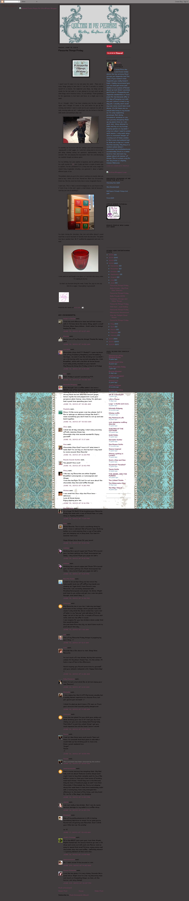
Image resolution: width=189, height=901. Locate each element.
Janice (65, 802)
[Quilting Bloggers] (117, 172)
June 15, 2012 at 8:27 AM (76, 331)
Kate (65, 523)
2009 (112, 344)
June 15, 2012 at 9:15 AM (76, 369)
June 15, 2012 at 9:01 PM (76, 543)
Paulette (66, 409)
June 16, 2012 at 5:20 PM (76, 797)
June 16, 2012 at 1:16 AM (76, 629)
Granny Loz (113, 381)
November (115, 268)
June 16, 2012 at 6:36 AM (76, 674)
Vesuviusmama (69, 859)
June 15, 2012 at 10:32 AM (77, 380)
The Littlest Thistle (116, 480)
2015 (111, 255)
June (113, 283)
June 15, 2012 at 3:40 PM (76, 465)
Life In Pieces (114, 399)
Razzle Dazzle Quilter (71, 460)
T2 (73, 164)
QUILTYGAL (113, 435)
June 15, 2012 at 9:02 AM (76, 344)
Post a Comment (65, 888)
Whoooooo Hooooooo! (119, 312)
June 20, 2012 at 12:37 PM (77, 883)
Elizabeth (67, 815)
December (115, 266)
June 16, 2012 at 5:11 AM (76, 643)
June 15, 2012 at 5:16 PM (76, 503)
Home (81, 891)
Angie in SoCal (69, 318)
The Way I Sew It (115, 488)
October (114, 271)
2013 (111, 260)
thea (65, 444)
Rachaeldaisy (68, 508)
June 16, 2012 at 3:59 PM (76, 754)
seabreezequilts (69, 768)
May (113, 324)
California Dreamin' (116, 376)
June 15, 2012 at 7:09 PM (76, 518)
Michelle (66, 692)
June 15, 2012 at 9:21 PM (76, 558)
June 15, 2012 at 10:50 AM (77, 422)
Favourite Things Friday (119, 285)
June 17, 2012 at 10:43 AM (77, 832)
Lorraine (66, 349)
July (112, 280)
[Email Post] (82, 307)
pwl (64, 634)
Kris (64, 374)
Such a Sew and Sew (117, 460)
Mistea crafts (114, 413)
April (113, 327)
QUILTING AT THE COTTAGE (116, 429)
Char (65, 427)
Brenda (66, 336)
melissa (66, 548)
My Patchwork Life (116, 418)
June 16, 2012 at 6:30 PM (76, 810)
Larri (65, 647)
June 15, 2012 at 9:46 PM (76, 598)
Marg (65, 470)
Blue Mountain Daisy (117, 367)
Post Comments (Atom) (79, 895)
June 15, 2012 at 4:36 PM (76, 485)
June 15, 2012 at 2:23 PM (76, 455)
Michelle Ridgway (70, 384)
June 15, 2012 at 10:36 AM (77, 404)
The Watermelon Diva (117, 483)
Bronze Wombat (115, 371)
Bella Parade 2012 (117, 296)
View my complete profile (118, 165)
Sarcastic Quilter (115, 440)
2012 (111, 263)
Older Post (99, 891)
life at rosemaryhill (116, 394)
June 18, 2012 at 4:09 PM (76, 854)
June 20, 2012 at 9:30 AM (77, 865)
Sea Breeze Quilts (116, 444)
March (113, 329)
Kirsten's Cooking (116, 390)
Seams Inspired (115, 449)
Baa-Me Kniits (68, 579)
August (114, 277)
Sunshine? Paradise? (117, 465)
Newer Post (62, 891)
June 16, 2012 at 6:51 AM (76, 687)
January (114, 335)
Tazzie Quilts (114, 469)
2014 (111, 257)
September (115, 274)
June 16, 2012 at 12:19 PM (76, 729)
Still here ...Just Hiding (119, 307)
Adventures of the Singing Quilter (116, 356)
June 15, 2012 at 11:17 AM (76, 439)
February (114, 332)
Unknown (66, 603)
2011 (111, 339)
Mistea (66, 490)
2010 (111, 341)
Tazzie (65, 734)
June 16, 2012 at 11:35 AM (76, 709)
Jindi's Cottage (69, 837)
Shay (118, 62)
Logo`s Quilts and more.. (119, 404)
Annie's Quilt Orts (116, 362)
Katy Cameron (69, 679)
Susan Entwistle (69, 870)
